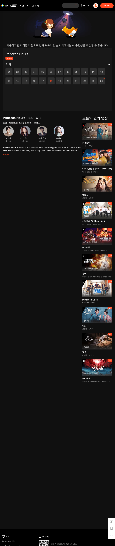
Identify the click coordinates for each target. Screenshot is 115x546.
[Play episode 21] (76, 80)
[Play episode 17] (42, 80)
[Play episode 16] (34, 80)
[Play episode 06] (51, 71)
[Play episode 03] (25, 71)
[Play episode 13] (8, 80)
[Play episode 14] (17, 80)
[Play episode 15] (25, 80)
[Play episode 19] (59, 80)
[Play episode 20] (67, 80)
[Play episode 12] (101, 71)
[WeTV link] (9, 5)
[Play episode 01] (8, 71)
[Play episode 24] (101, 80)
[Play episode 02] (17, 71)
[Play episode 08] (67, 71)
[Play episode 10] (84, 71)
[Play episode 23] (93, 80)
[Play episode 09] (76, 71)
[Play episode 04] (34, 71)
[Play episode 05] (42, 71)
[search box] (76, 5)
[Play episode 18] (51, 80)
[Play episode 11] (93, 71)
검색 (36, 5)
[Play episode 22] (84, 80)
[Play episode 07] (59, 71)
